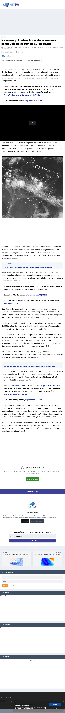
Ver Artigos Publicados (37, 521)
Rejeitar (55, 708)
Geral (3, 37)
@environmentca (20, 385)
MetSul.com (9, 56)
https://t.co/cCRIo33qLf (50, 385)
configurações (29, 708)
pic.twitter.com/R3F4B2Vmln (28, 95)
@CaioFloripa (9, 95)
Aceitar (55, 704)
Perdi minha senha (13, 586)
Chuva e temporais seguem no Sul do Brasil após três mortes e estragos (29, 267)
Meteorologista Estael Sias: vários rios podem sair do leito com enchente (29, 366)
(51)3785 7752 (13, 701)
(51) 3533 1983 (4, 701)
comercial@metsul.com (25, 701)
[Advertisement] (32, 22)
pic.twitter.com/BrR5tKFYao (15, 394)
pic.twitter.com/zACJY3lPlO (35, 295)
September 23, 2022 (33, 100)
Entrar (5, 586)
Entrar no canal (33, 479)
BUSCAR (33, 540)
